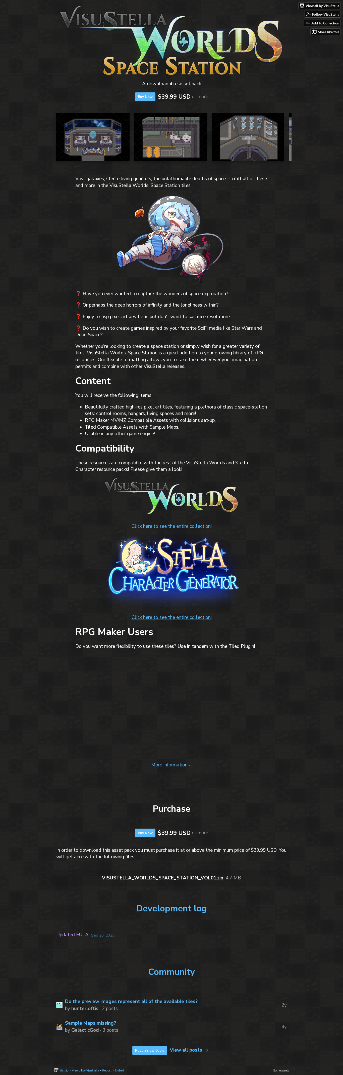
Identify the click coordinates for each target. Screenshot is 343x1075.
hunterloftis (84, 1008)
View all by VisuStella (85, 1070)
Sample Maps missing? (90, 1023)
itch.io (64, 1070)
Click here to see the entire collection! (172, 526)
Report (106, 1070)
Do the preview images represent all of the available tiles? (131, 1001)
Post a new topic (149, 1050)
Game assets (281, 1070)
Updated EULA (72, 935)
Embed (119, 1070)
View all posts (186, 1050)
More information (169, 765)
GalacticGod (85, 1030)
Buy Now (145, 96)
